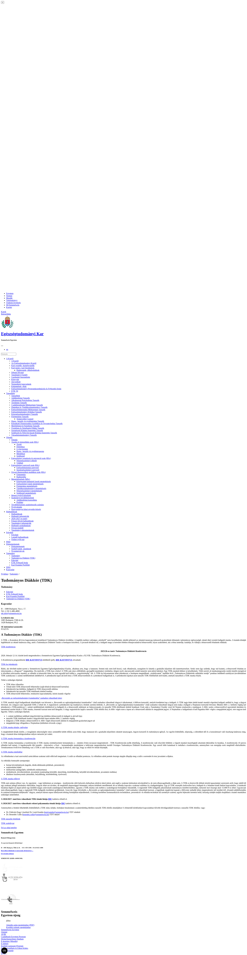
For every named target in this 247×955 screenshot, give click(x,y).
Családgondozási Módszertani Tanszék (27, 405)
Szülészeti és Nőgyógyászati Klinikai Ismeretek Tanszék (34, 433)
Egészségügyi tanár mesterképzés (29, 484)
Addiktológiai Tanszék (20, 398)
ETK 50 (14, 391)
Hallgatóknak (11, 512)
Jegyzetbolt (15, 382)
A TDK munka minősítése (11, 752)
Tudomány (10, 553)
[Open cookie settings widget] (4, 951)
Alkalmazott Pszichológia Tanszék (25, 400)
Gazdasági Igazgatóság (20, 377)
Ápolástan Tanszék (19, 403)
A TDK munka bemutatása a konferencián (18, 738)
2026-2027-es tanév (19, 519)
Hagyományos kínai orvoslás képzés (26, 509)
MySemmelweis (12, 305)
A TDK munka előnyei (10, 779)
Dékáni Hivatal (17, 372)
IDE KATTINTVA (34, 660)
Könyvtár (15, 379)
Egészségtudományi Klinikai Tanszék (26, 412)
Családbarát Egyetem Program (13, 937)
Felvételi (9, 532)
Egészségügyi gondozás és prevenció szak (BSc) (31, 458)
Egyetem (9, 293)
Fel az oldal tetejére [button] (9, 828)
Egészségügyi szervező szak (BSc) (25, 465)
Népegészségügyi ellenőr (26, 461)
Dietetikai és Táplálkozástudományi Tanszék (29, 407)
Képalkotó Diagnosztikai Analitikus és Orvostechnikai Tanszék (37, 423)
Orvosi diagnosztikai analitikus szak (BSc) (28, 472)
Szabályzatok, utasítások (21, 549)
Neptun (9, 296)
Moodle (9, 298)
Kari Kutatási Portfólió (20, 565)
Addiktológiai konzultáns (26, 500)
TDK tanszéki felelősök (10, 819)
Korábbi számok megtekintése (18, 927)
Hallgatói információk (20, 516)
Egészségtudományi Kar (22, 333)
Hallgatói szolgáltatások (21, 525)
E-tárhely (4, 944)
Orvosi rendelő (17, 528)
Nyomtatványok (17, 551)
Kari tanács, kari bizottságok (22, 368)
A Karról (9, 358)
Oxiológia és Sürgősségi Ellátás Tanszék (27, 428)
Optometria (21, 474)
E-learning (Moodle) (9, 941)
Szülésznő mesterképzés (26, 493)
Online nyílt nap (17, 539)
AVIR (3, 934)
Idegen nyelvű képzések (21, 495)
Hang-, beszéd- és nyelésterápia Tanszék (27, 421)
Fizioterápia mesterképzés (26, 486)
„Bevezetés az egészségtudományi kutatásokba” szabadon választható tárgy (31, 698)
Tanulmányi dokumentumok (22, 530)
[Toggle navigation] (2, 345)
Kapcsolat (10, 570)
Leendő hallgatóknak (19, 537)
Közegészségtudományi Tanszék (24, 414)
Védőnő (19, 463)
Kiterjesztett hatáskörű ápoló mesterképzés (33, 481)
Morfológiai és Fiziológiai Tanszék (25, 426)
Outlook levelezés (13, 303)
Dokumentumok (12, 544)
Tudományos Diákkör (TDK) (23, 558)
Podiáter (19, 502)
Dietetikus (20, 447)
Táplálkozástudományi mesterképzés (31, 488)
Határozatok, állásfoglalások (27, 370)
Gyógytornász (22, 449)
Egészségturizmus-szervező (27, 467)
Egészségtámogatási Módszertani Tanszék (28, 410)
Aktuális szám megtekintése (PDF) (20, 925)
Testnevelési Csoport (24, 419)
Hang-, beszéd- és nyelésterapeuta (30, 451)
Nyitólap (4, 574)
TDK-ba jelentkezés (9, 664)
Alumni (4, 932)
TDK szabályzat (7, 823)
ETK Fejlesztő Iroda (19, 563)
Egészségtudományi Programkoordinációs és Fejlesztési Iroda (36, 389)
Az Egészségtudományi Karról (23, 363)
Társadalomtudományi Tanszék (24, 435)
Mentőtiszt (20, 454)
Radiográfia (21, 477)
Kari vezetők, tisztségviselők (22, 365)
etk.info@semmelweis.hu (11, 613)
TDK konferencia (8, 647)
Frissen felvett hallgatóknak (22, 521)
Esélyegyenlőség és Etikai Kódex (14, 948)
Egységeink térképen (7, 853)
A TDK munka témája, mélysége (14, 727)
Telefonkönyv (11, 300)
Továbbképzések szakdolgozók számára (27, 505)
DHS (8, 567)
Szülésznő (20, 456)
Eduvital (14, 560)
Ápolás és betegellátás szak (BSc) (25, 442)
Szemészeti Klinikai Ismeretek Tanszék (27, 430)
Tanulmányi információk (21, 523)
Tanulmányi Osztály (19, 375)
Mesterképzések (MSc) (20, 479)
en (7, 349)
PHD (8, 542)
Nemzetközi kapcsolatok (21, 384)
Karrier (9, 307)
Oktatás (9, 437)
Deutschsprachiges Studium (12, 939)
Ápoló (19, 444)
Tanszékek (10, 393)
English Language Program (12, 946)
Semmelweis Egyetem (10, 930)
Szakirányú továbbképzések (22, 498)
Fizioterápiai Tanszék (20, 416)
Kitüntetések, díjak (19, 386)
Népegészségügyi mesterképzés (29, 491)
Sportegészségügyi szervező (27, 470)
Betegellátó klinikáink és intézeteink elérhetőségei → (17, 850)
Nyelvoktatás (16, 507)
